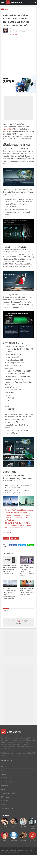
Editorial (3, 774)
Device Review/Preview (8, 782)
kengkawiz (23, 826)
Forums (3, 789)
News (7, 9)
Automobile (4, 785)
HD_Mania (23, 840)
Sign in (29, 2)
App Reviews (5, 778)
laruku (5, 840)
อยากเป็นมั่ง (32, 841)
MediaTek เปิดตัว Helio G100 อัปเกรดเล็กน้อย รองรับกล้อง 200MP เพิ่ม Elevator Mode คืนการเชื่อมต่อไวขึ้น (19, 525)
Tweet (23, 545)
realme (9, 532)
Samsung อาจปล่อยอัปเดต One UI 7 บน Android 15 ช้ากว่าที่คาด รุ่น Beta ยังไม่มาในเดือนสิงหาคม (19, 518)
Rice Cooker (32, 827)
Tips (2, 770)
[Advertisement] (18, 56)
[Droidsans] (14, 2)
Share (14, 545)
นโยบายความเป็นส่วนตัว (8, 808)
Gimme (14, 826)
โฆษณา (3, 804)
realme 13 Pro (8, 129)
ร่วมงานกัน (4, 801)
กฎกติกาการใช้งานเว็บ (8, 793)
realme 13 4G (14, 538)
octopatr (4, 826)
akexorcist (14, 840)
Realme (6, 538)
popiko (14, 29)
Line (31, 545)
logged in (20, 621)
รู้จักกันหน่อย (5, 797)
